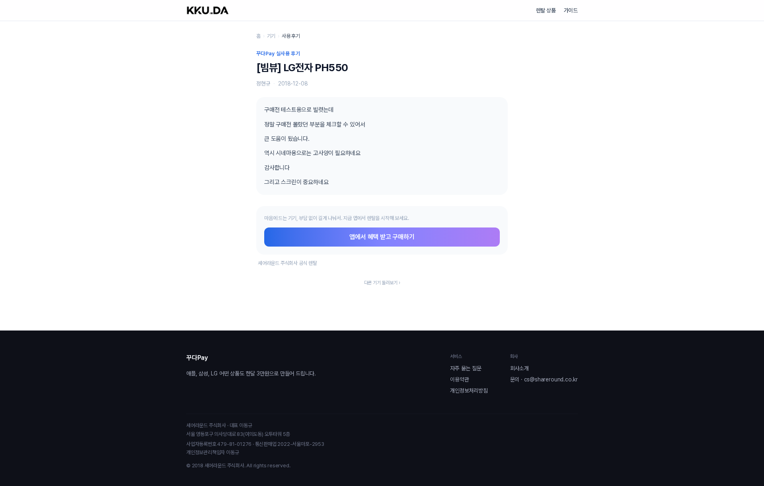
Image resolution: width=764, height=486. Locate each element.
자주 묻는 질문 (465, 368)
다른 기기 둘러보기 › (382, 283)
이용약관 (459, 379)
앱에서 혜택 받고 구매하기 (381, 237)
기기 (271, 36)
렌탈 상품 (546, 10)
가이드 (571, 10)
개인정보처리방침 (468, 390)
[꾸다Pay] (207, 10)
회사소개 (519, 368)
